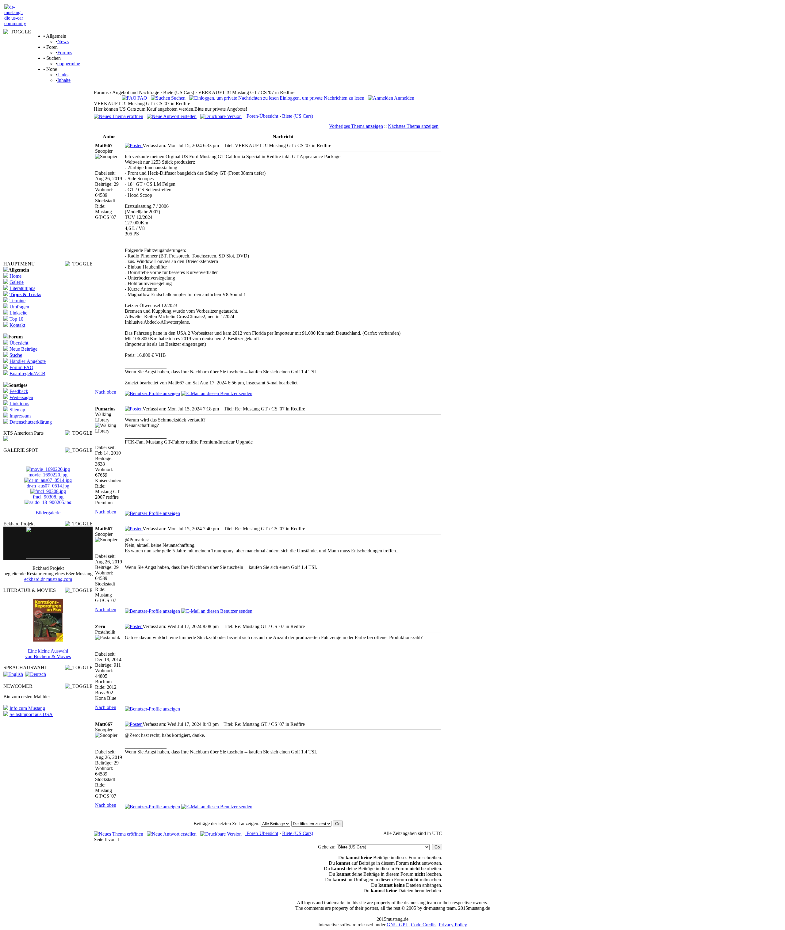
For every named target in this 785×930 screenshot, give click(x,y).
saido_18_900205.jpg (48, 504)
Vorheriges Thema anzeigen (356, 126)
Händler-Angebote (28, 361)
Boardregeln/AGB (27, 373)
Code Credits (423, 924)
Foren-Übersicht (261, 116)
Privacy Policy (453, 924)
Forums (64, 52)
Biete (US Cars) (297, 116)
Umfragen (19, 306)
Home (15, 276)
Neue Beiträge (23, 349)
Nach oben (105, 391)
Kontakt (17, 325)
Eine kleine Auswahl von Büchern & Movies (48, 653)
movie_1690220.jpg (48, 471)
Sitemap (17, 409)
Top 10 (16, 319)
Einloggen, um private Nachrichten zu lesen (322, 98)
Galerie (17, 282)
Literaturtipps (22, 288)
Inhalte (64, 80)
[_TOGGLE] (17, 32)
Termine (17, 300)
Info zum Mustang (27, 708)
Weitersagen (21, 397)
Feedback (19, 391)
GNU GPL (397, 924)
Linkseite (18, 312)
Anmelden (404, 98)
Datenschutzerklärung (31, 422)
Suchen (178, 98)
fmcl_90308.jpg (48, 493)
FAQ (142, 98)
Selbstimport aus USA (31, 714)
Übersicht (19, 342)
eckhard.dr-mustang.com (48, 579)
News (63, 41)
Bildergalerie (48, 512)
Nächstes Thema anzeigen (413, 126)
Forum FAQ (21, 367)
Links (62, 74)
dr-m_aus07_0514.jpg (48, 482)
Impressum (20, 415)
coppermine (68, 63)
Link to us (19, 403)
